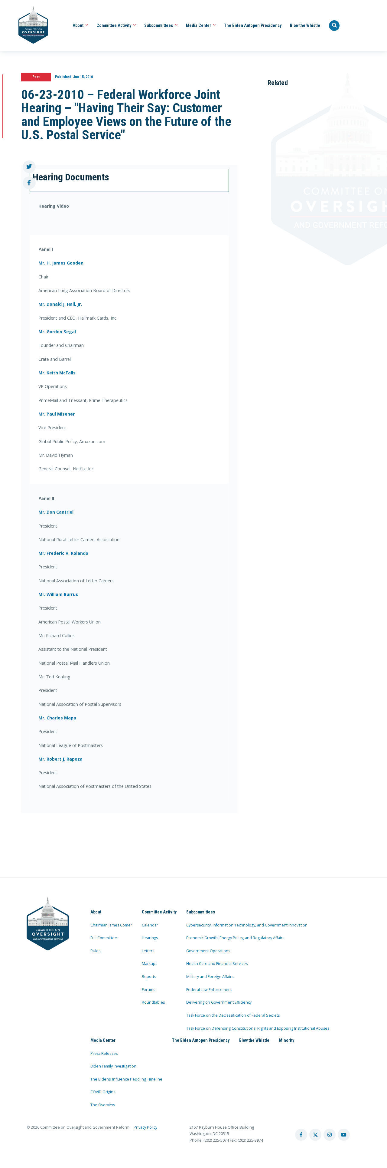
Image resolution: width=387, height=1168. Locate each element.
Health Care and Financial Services (217, 963)
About (78, 25)
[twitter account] (315, 1135)
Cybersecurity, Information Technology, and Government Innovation (246, 925)
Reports (149, 976)
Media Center (199, 25)
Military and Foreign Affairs (209, 976)
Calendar (150, 925)
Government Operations (208, 950)
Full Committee (103, 937)
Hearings (150, 937)
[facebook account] (301, 1135)
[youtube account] (344, 1135)
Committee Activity (114, 25)
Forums (148, 989)
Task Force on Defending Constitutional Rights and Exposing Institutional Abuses (257, 1028)
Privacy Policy (145, 1127)
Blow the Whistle (305, 25)
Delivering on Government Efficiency (219, 1002)
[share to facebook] (29, 182)
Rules (95, 950)
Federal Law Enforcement (209, 989)
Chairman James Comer (111, 925)
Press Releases (104, 1053)
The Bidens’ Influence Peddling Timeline (126, 1079)
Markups (149, 963)
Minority (286, 1040)
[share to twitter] (29, 166)
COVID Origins (102, 1091)
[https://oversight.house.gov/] (30, 25)
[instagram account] (330, 1135)
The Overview (102, 1104)
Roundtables (153, 1002)
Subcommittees (159, 25)
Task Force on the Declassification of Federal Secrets (233, 1015)
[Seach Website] (334, 25)
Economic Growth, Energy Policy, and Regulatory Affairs (235, 937)
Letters (148, 950)
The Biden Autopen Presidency (252, 25)
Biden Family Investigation (113, 1066)
